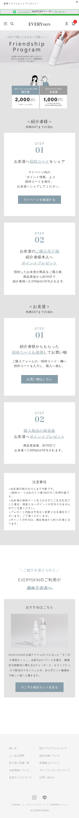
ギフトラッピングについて (54, 770)
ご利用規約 (16, 805)
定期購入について (49, 762)
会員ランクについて (20, 777)
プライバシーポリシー (35, 805)
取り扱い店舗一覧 (19, 762)
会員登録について (19, 770)
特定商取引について (59, 805)
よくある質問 (16, 755)
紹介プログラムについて (53, 748)
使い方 (13, 748)
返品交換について (49, 755)
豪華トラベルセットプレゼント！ (21, 3)
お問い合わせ (47, 777)
